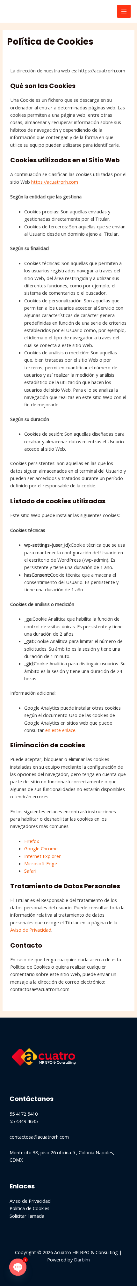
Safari (30, 871)
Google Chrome (41, 848)
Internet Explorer (42, 856)
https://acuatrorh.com (54, 182)
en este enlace (60, 730)
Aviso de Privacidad (30, 930)
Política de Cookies (29, 1208)
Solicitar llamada (27, 1216)
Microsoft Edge (40, 863)
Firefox (31, 841)
